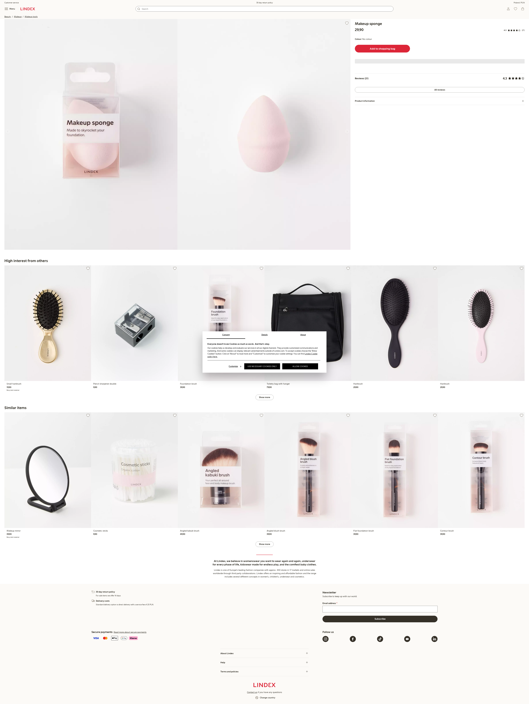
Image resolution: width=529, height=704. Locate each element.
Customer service (11, 3)
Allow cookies (300, 366)
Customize (233, 366)
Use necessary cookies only (262, 366)
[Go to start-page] (28, 9)
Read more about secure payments (130, 632)
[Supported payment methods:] (206, 638)
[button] (90, 134)
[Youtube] (407, 639)
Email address (329, 603)
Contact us (252, 692)
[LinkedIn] (434, 639)
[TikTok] (380, 639)
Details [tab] (264, 335)
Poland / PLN (519, 3)
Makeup (18, 16)
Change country (267, 697)
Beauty (7, 16)
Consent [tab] (226, 335)
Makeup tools (31, 16)
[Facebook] (353, 639)
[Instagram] (325, 639)
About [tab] (303, 335)
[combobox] (264, 9)
